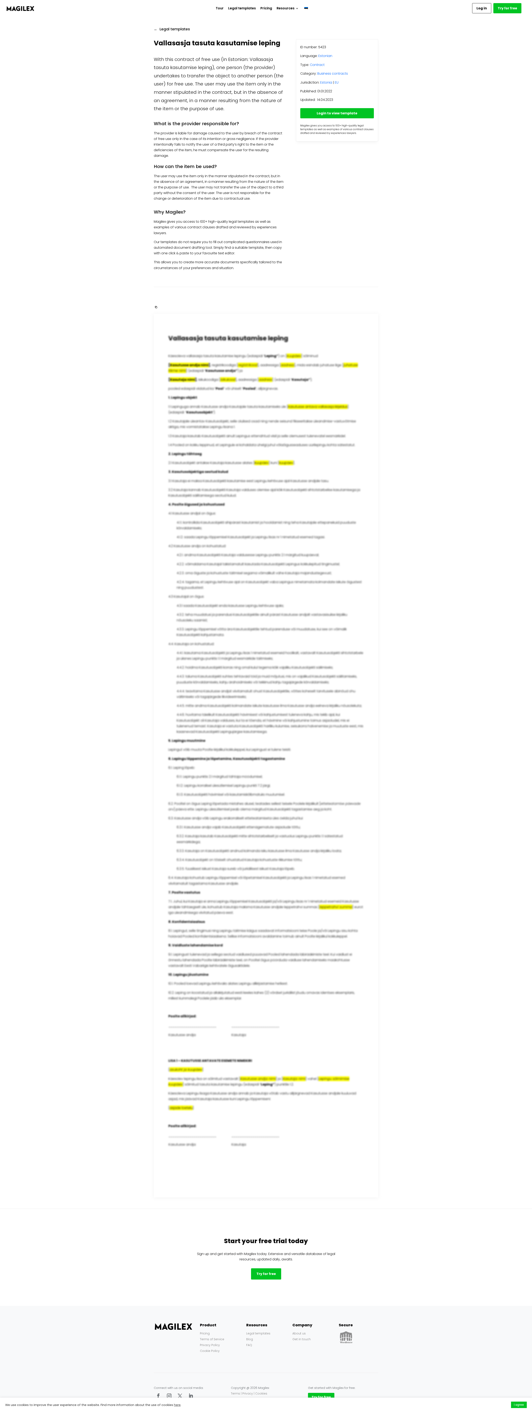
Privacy (247, 1393)
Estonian (325, 55)
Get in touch (301, 1339)
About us (299, 1333)
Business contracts (332, 73)
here (177, 1405)
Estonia (326, 82)
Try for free (507, 8)
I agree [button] (519, 1405)
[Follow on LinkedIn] (190, 1395)
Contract (317, 64)
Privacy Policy (210, 1345)
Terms (235, 1393)
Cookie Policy (210, 1351)
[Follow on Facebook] (158, 1395)
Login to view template (337, 113)
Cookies (261, 1393)
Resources (285, 8)
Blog (249, 1339)
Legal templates (242, 8)
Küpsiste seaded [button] (496, 1405)
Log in (482, 8)
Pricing (266, 8)
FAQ (249, 1345)
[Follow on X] (180, 1395)
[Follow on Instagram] (169, 1395)
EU (337, 82)
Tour (220, 8)
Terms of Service (212, 1339)
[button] (156, 307)
